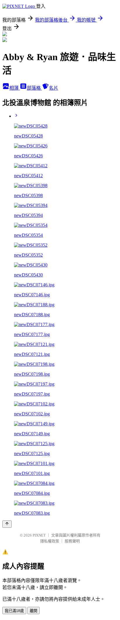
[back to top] (7, 524)
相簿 (14, 88)
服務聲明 (72, 541)
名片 (53, 88)
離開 (33, 611)
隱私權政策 (49, 541)
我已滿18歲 (14, 611)
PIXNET (39, 535)
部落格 (34, 88)
